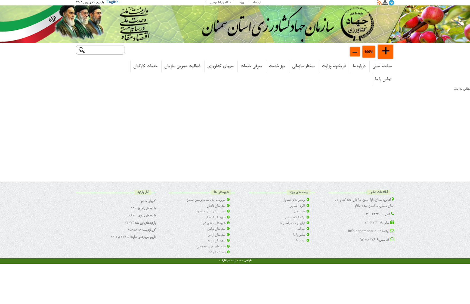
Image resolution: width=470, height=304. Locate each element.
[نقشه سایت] (385, 4)
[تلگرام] (391, 4)
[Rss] (379, 4)
